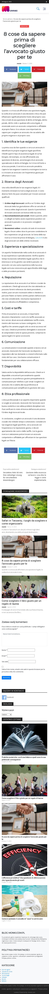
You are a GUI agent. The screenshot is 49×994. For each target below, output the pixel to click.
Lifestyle (4, 977)
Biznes (4, 979)
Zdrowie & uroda (7, 971)
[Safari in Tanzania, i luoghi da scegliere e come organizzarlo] (24, 507)
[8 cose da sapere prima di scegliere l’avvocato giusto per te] (24, 547)
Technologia (5, 975)
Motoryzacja (5, 973)
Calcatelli (38, 237)
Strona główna (7, 19)
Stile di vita (24, 26)
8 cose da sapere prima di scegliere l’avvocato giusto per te (21, 562)
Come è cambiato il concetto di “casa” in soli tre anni (22, 919)
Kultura (4, 981)
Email (4, 656)
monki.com (31, 992)
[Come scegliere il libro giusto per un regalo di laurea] (24, 587)
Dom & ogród (6, 970)
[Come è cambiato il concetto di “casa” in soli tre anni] (24, 901)
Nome (4, 650)
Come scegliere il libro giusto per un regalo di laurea (22, 798)
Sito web (5, 662)
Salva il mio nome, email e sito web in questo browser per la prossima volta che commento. (23, 670)
